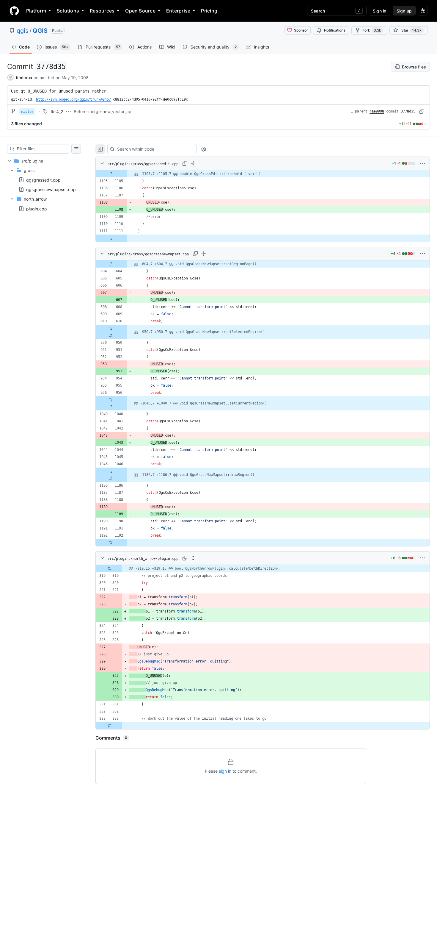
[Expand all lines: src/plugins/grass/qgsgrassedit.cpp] (193, 163)
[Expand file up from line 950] (111, 335)
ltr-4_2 (57, 111)
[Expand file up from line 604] (111, 264)
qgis (22, 30)
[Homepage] (14, 10)
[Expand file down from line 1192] (111, 542)
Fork (371, 30)
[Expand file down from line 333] (109, 725)
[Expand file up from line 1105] (111, 173)
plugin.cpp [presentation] (36, 208)
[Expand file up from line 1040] (111, 406)
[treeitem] (44, 184)
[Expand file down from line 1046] (111, 471)
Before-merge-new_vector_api (103, 111)
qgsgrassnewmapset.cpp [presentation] (51, 189)
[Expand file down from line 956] (111, 399)
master (27, 112)
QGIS (40, 30)
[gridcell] (263, 173)
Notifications (334, 30)
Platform (36, 11)
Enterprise (178, 11)
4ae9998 (377, 111)
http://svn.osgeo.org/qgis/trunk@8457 (73, 99)
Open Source (140, 11)
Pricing (209, 11)
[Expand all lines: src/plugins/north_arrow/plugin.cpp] (193, 558)
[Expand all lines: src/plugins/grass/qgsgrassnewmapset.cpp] (203, 253)
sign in (225, 771)
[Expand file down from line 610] (111, 328)
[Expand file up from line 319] (109, 568)
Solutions (68, 11)
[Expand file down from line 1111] (111, 238)
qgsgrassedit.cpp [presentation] (43, 179)
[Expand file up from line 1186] (111, 478)
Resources (102, 11)
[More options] (422, 163)
